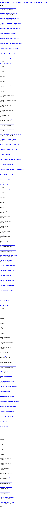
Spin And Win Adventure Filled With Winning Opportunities (9, 320)
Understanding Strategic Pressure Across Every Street (7, 265)
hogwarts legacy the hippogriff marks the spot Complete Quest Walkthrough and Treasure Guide (14, 199)
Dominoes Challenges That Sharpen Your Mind (7, 436)
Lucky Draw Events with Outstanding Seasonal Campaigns (8, 386)
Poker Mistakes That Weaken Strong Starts (6, 260)
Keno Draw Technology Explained (5, 391)
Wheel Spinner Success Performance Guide (6, 310)
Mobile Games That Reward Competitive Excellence (7, 497)
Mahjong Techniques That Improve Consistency (7, 421)
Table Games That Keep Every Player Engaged (7, 431)
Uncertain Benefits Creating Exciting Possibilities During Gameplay (9, 18)
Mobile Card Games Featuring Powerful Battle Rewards (8, 366)
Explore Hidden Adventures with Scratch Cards (7, 381)
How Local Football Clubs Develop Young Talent (7, 124)
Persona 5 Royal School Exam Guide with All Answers (8, 204)
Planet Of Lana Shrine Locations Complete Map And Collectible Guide (10, 159)
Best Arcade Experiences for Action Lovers (6, 482)
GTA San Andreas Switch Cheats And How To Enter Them (8, 149)
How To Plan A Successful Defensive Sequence (6, 119)
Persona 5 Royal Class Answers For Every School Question (8, 73)
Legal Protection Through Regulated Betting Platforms (8, 250)
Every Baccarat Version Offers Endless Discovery (7, 240)
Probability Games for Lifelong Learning (6, 376)
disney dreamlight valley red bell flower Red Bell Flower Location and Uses (11, 43)
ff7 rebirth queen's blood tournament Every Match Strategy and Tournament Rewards (12, 194)
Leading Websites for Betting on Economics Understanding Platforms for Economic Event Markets (23, 2)
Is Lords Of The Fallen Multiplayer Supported (6, 184)
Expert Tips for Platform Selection (5, 492)
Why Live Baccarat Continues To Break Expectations (7, 245)
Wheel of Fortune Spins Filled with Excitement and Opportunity (9, 401)
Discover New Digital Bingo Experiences (6, 300)
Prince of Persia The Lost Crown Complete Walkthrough (8, 139)
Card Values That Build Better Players (5, 275)
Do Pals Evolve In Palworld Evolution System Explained (8, 179)
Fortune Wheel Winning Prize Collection (6, 305)
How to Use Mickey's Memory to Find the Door (7, 129)
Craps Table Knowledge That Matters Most (6, 371)
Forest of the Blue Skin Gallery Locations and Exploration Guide (9, 38)
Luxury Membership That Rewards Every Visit (7, 295)
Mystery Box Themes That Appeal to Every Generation (8, 406)
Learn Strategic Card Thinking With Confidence (7, 285)
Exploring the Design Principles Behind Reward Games (8, 53)
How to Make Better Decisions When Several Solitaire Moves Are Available (10, 134)
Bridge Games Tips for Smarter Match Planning (7, 411)
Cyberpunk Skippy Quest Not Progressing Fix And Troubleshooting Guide (11, 23)
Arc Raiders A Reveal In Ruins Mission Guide (6, 164)
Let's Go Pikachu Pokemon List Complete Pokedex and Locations (9, 78)
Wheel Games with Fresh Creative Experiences (6, 441)
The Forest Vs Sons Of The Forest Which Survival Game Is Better (9, 144)
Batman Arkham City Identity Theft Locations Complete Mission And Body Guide (12, 169)
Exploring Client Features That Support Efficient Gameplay (8, 33)
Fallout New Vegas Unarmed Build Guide (6, 189)
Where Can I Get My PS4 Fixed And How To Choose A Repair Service (10, 28)
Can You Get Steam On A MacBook (5, 154)
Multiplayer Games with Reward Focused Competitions (8, 315)
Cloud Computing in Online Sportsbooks (6, 487)
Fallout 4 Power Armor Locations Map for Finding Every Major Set (10, 58)
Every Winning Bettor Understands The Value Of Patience (8, 255)
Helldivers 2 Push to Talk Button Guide (5, 114)
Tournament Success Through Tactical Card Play (7, 396)
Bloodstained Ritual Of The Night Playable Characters (8, 63)
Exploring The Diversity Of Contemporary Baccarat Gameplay (9, 48)
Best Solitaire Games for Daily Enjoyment (6, 426)
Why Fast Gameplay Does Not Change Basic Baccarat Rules (8, 13)
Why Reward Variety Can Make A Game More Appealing (8, 68)
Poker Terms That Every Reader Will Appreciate (7, 280)
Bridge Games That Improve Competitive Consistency (8, 361)
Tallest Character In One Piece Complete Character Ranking (8, 174)
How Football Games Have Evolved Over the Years (7, 502)
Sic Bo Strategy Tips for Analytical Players (6, 356)
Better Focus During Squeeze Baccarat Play (6, 290)
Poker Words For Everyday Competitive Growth (7, 270)
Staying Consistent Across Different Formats (6, 416)
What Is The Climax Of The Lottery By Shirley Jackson (8, 8)
